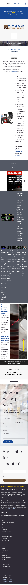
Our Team (4, 562)
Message (5, 430)
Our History (4, 553)
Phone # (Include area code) (19, 423)
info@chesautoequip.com (9, 579)
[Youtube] (2, 512)
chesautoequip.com (7, 581)
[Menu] (14, 36)
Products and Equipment (8, 522)
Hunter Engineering (6, 531)
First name (5, 415)
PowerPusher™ (5, 540)
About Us (4, 548)
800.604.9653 (6, 577)
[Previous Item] (3, 181)
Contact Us (4, 555)
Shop (3, 520)
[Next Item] (24, 181)
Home (3, 546)
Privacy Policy (5, 564)
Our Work (4, 559)
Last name (17, 415)
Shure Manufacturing (7, 536)
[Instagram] (6, 512)
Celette (3, 527)
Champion (4, 538)
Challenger (4, 529)
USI (3, 534)
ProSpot (4, 524)
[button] (25, 3)
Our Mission (5, 550)
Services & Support (6, 557)
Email (4, 424)
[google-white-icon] (1, 512)
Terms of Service (6, 566)
